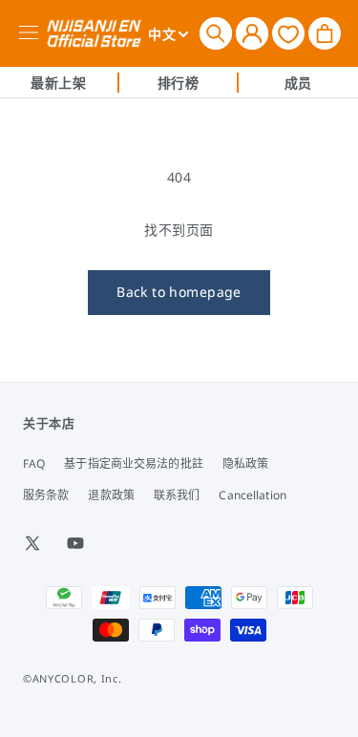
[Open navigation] (32, 33)
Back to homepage (179, 292)
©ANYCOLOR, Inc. (72, 678)
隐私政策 (245, 463)
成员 (298, 83)
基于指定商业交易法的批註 (133, 463)
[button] (216, 33)
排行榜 (179, 83)
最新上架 (58, 83)
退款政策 (111, 495)
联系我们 (177, 495)
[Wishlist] (288, 33)
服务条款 (46, 495)
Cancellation (252, 495)
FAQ (34, 463)
